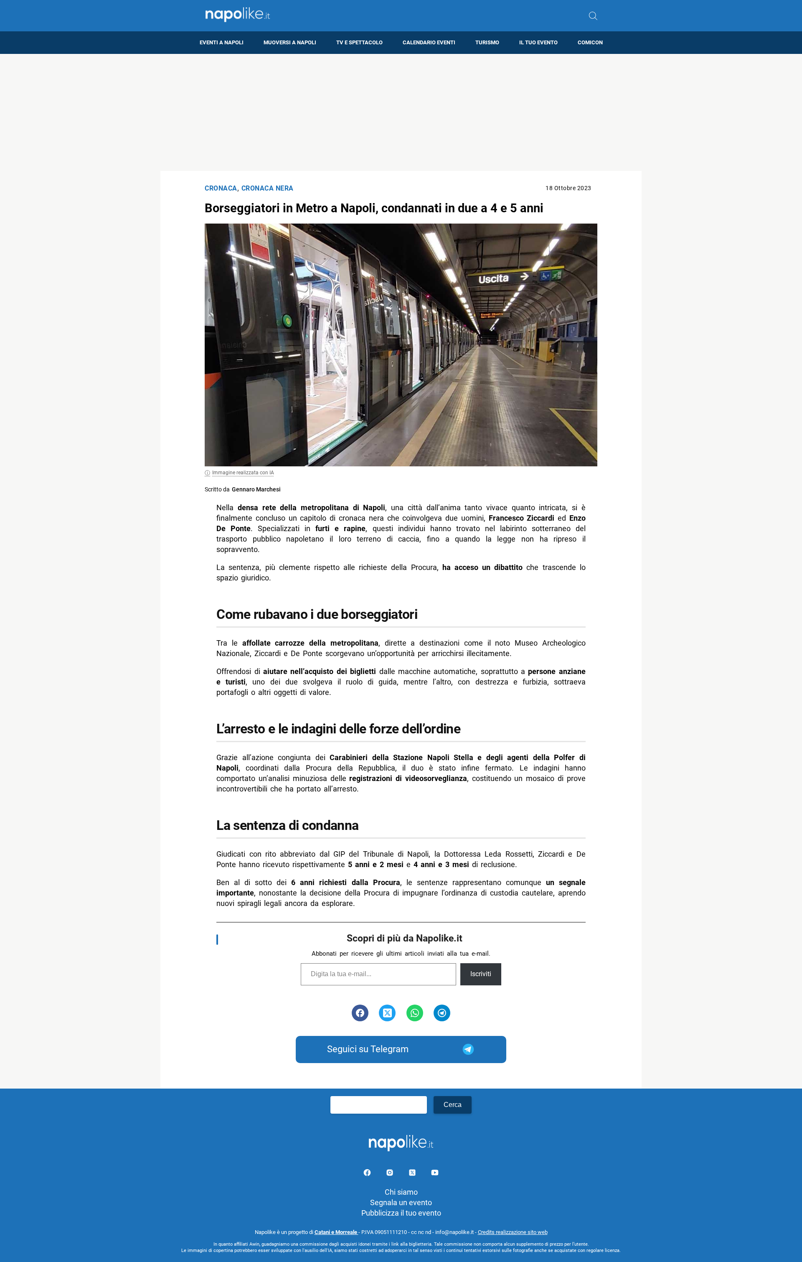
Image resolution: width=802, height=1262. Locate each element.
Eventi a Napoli (222, 42)
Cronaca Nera (267, 188)
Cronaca (221, 188)
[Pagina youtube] (434, 1174)
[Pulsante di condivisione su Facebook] (360, 1013)
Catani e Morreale (336, 1232)
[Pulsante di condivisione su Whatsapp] (414, 1013)
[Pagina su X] (413, 1174)
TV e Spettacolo (359, 42)
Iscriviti (480, 974)
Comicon (590, 42)
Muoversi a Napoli (290, 42)
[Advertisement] (401, 112)
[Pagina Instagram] (390, 1174)
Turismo (487, 42)
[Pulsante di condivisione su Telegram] (442, 1013)
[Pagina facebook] (368, 1174)
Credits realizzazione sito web (513, 1232)
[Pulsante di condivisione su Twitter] (387, 1013)
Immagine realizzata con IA (243, 473)
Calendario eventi (429, 42)
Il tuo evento (538, 42)
